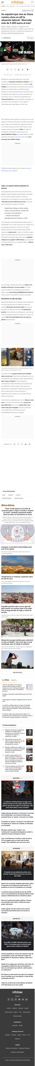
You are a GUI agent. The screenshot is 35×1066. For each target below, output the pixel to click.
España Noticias (19, 498)
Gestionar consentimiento (17, 1052)
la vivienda (19, 94)
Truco (17, 6)
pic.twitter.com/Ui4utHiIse (13, 213)
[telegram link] (23, 999)
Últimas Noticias (17, 1016)
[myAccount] (32, 2)
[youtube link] (19, 999)
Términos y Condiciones (11, 1048)
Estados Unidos (9, 1012)
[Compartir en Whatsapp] (7, 70)
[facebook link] (8, 999)
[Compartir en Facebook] (11, 70)
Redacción (15, 1025)
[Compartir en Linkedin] (18, 70)
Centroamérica (26, 1012)
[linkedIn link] (26, 999)
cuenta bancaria (19, 137)
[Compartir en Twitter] (15, 70)
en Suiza (21, 199)
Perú (20, 1012)
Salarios (11, 495)
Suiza (3, 495)
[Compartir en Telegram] (22, 70)
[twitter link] (12, 999)
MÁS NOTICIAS (17, 672)
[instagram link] (15, 999)
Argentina (14, 1008)
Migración (12, 6)
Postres (33, 6)
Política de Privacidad (24, 1048)
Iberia (7, 6)
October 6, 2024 (22, 218)
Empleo (21, 1025)
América (9, 1008)
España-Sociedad (6, 498)
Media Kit (17, 1038)
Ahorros (18, 495)
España (3, 10)
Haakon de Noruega (25, 6)
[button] (2, 2)
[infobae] (17, 2)
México (16, 1012)
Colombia (20, 1008)
